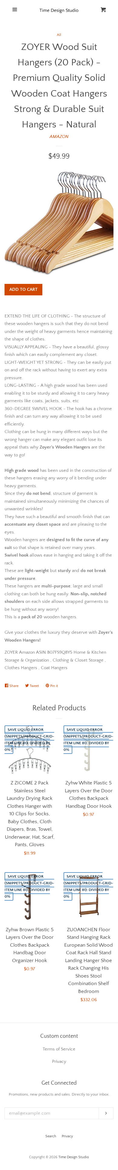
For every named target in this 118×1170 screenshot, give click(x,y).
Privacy (67, 1136)
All (59, 35)
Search (50, 1136)
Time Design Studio (73, 1157)
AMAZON (59, 136)
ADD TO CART (23, 289)
